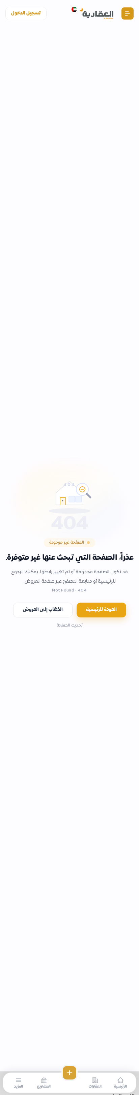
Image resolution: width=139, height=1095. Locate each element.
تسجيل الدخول (26, 13)
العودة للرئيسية (101, 610)
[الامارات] (74, 9)
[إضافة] (69, 1073)
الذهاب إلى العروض (43, 610)
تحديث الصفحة (70, 625)
